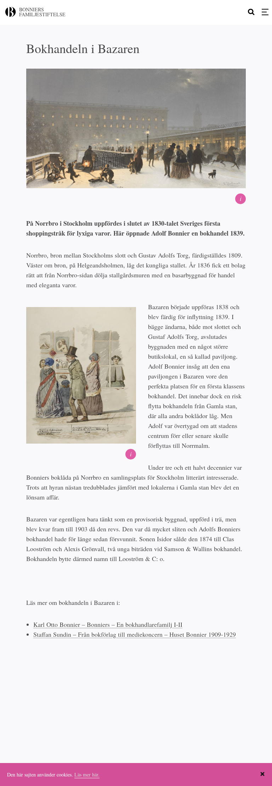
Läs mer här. (87, 774)
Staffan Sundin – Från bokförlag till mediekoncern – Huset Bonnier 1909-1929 (134, 634)
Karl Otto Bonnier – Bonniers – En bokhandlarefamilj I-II (107, 624)
